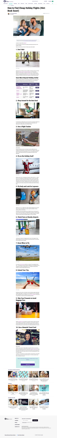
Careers (16, 420)
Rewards (50, 1)
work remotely (32, 294)
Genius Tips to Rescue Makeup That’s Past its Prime (13, 407)
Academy (45, 1)
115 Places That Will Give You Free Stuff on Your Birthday (33, 379)
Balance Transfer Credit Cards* (19, 94)
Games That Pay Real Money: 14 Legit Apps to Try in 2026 (13, 379)
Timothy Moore (14, 13)
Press (16, 422)
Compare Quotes (37, 87)
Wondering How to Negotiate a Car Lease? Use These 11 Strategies (44, 407)
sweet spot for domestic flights (24, 71)
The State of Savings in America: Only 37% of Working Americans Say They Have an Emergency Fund (23, 408)
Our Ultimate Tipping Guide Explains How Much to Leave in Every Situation (23, 393)
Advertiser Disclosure (35, 1)
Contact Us (17, 426)
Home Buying (40, 3)
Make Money (6, 3)
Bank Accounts (30, 3)
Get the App (37, 97)
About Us (16, 418)
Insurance (47, 3)
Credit (26, 3)
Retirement (22, 3)
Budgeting (15, 3)
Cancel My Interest (37, 94)
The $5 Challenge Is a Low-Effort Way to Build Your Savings (33, 407)
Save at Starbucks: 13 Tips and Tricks (13, 393)
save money (22, 264)
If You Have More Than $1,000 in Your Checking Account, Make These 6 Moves (44, 380)
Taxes (44, 3)
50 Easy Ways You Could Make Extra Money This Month (23, 379)
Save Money (11, 3)
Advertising (17, 424)
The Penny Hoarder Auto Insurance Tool (19, 87)
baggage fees (20, 321)
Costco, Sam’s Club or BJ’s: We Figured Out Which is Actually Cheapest (44, 393)
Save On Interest (37, 90)
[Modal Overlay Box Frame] (27, 362)
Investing (35, 3)
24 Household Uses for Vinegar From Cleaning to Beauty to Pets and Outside (33, 393)
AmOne (17, 90)
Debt (18, 3)
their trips (28, 74)
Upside (17, 97)
